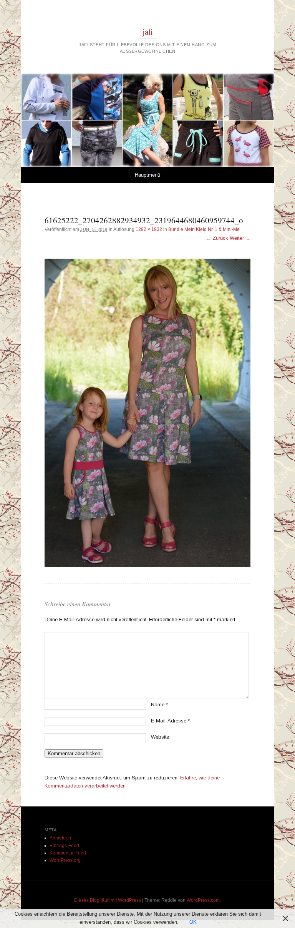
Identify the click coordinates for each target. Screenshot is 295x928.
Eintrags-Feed (64, 845)
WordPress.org (65, 860)
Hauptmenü (147, 175)
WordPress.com (203, 900)
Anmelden (60, 838)
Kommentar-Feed (68, 853)
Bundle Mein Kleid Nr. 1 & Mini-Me (204, 229)
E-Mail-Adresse (170, 721)
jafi (148, 31)
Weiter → (240, 238)
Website (160, 737)
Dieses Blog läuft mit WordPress (107, 900)
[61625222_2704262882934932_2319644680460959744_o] (147, 413)
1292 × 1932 (149, 229)
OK (193, 922)
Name (159, 704)
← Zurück (217, 238)
